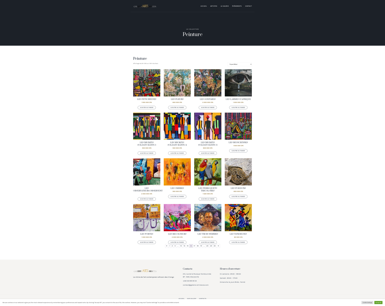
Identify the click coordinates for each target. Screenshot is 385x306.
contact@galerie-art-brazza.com (196, 285)
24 (211, 246)
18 (198, 246)
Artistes (213, 6)
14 (184, 246)
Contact (248, 6)
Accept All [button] (378, 302)
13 (181, 246)
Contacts (202, 298)
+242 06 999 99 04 (190, 281)
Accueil (204, 6)
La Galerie (225, 6)
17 (194, 246)
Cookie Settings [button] (367, 302)
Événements (237, 6)
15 (187, 246)
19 (201, 246)
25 (215, 246)
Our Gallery (191, 298)
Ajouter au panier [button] (146, 107)
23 (207, 246)
